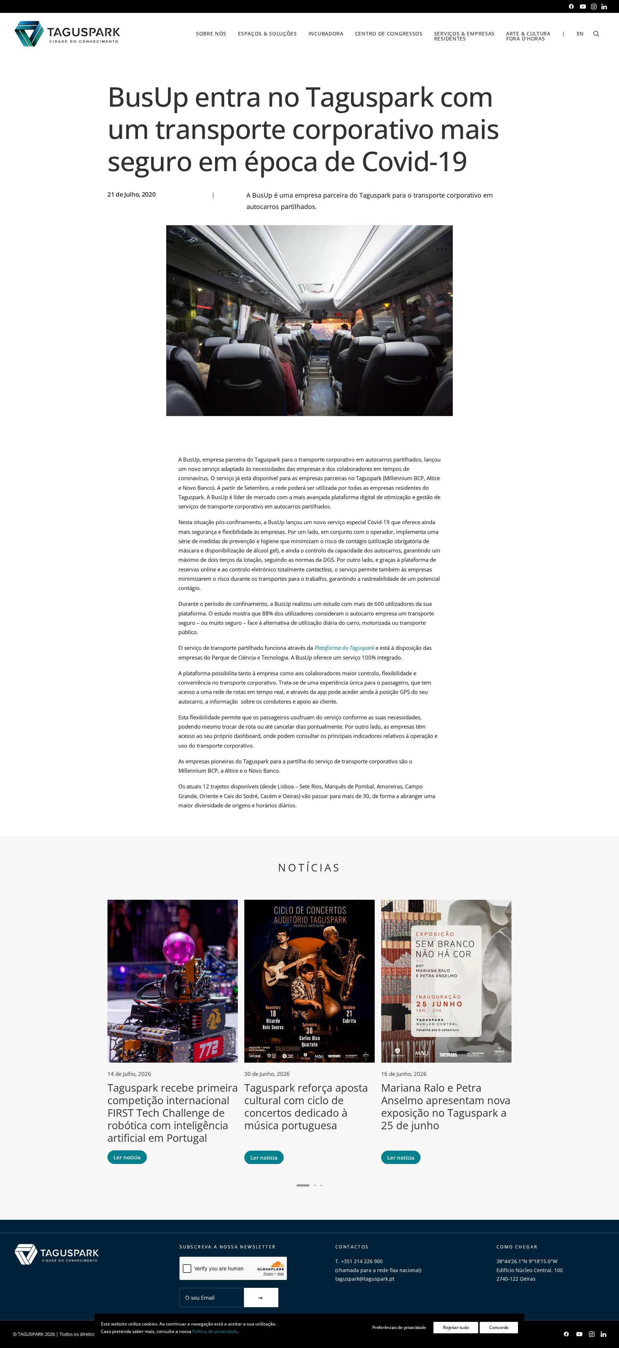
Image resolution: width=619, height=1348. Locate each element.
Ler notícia (127, 1157)
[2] (315, 1185)
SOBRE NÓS (211, 33)
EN (580, 33)
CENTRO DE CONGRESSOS (389, 33)
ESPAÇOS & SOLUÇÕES (267, 33)
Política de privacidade (214, 1331)
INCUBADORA (326, 33)
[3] (320, 1185)
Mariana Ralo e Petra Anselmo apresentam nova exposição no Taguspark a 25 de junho (445, 1106)
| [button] (563, 33)
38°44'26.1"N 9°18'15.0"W (526, 1261)
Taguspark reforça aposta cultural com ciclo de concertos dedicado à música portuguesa (306, 1106)
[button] (571, 6)
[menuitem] (571, 6)
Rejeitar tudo (456, 1327)
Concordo (498, 1327)
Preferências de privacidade (399, 1327)
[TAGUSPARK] (68, 33)
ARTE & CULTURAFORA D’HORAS (528, 36)
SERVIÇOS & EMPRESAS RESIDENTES (464, 36)
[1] (304, 1185)
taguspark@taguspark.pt (364, 1278)
